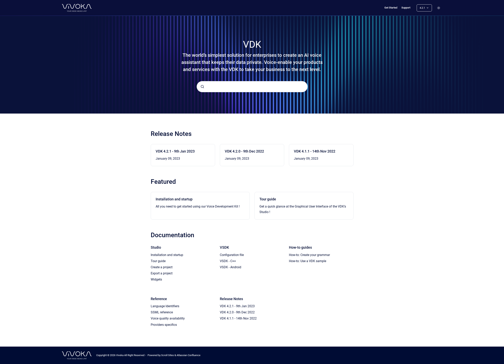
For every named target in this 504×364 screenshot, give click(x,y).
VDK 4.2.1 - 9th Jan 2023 (175, 151)
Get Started (390, 7)
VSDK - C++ (228, 261)
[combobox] (252, 86)
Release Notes (231, 299)
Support (405, 7)
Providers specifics (164, 325)
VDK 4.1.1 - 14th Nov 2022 (314, 151)
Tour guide (267, 199)
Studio (156, 247)
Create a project (161, 267)
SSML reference (162, 312)
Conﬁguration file (232, 255)
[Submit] (202, 86)
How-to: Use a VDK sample (307, 261)
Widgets (156, 279)
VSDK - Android (230, 267)
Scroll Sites (167, 355)
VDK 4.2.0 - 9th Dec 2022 (244, 151)
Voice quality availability (168, 318)
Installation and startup (174, 199)
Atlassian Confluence (188, 355)
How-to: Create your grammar (309, 255)
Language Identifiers (165, 306)
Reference (159, 299)
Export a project (161, 273)
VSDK (224, 247)
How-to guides (300, 247)
